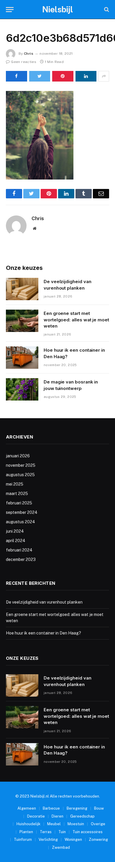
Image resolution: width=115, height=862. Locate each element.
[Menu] (10, 9)
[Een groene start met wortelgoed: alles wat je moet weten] (22, 321)
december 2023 (21, 559)
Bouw (99, 808)
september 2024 (21, 512)
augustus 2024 (20, 521)
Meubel (54, 824)
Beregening (77, 808)
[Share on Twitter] (39, 76)
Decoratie (36, 816)
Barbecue (51, 808)
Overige (98, 824)
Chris (28, 54)
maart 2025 (17, 493)
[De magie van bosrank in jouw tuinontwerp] (22, 389)
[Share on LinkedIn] (86, 76)
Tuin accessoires (88, 832)
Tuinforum (23, 839)
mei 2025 (14, 484)
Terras (46, 832)
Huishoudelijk (28, 824)
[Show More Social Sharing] (103, 76)
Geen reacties (23, 62)
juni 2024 (15, 531)
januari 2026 (18, 456)
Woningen (73, 839)
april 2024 (15, 540)
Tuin (62, 832)
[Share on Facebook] (16, 76)
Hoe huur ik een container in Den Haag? (43, 633)
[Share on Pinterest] (62, 76)
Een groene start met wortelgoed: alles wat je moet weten (76, 319)
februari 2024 (19, 550)
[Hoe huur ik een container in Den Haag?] (22, 357)
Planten (26, 832)
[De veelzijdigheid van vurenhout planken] (22, 289)
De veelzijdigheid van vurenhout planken (44, 602)
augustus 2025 (20, 474)
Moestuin (76, 824)
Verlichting (48, 839)
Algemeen (26, 808)
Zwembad (61, 847)
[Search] (106, 9)
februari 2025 (19, 503)
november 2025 (20, 465)
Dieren (57, 816)
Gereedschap (82, 816)
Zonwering (98, 839)
